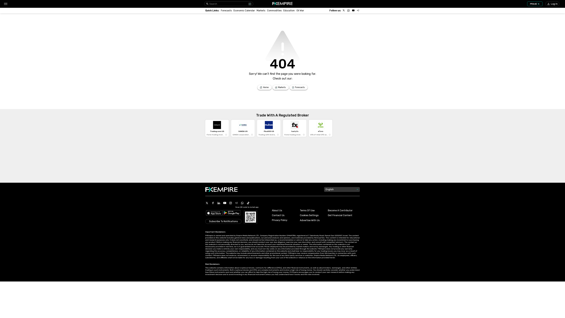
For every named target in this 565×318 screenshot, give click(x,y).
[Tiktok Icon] (248, 203)
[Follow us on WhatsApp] (348, 10)
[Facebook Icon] (213, 203)
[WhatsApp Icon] (242, 203)
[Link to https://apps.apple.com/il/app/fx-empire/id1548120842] (214, 213)
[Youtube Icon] (224, 203)
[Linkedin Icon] (219, 203)
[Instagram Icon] (230, 203)
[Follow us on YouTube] (353, 10)
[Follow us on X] (344, 10)
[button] (5, 4)
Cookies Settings (309, 215)
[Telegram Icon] (236, 203)
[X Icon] (207, 203)
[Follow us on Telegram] (358, 10)
